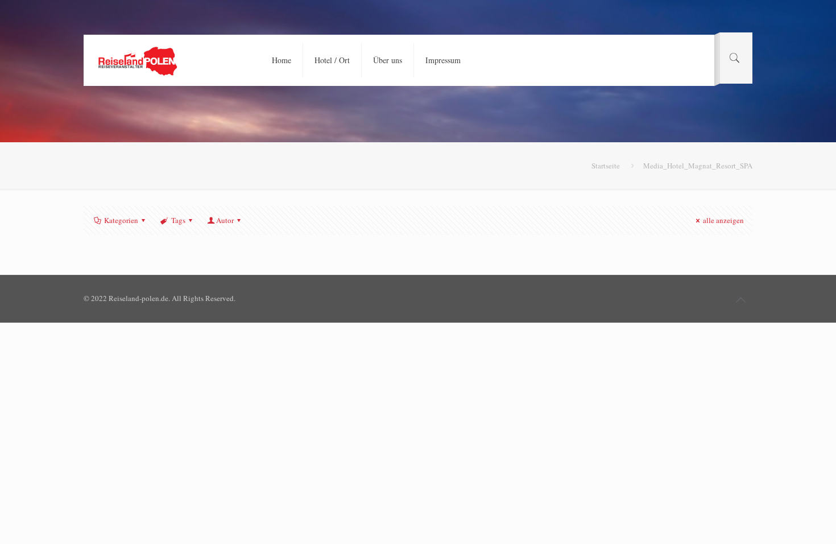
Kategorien (121, 220)
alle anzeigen (723, 220)
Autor (225, 220)
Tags (178, 220)
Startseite (605, 165)
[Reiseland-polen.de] (137, 60)
